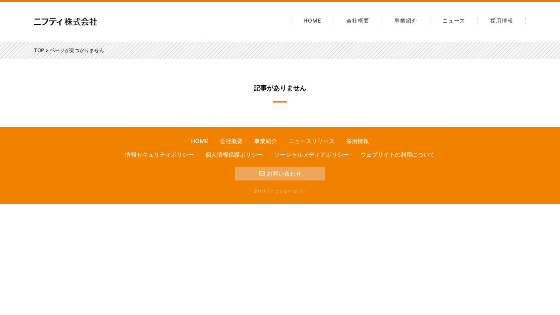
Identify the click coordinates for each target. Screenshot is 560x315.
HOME (312, 20)
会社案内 (361, 37)
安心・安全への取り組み (381, 81)
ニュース (453, 20)
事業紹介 (405, 20)
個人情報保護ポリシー (234, 154)
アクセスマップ (370, 96)
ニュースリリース (312, 140)
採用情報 (501, 20)
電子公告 (361, 66)
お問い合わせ (284, 173)
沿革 (355, 51)
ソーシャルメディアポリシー (311, 154)
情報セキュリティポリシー (159, 154)
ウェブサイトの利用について (397, 154)
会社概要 (357, 20)
